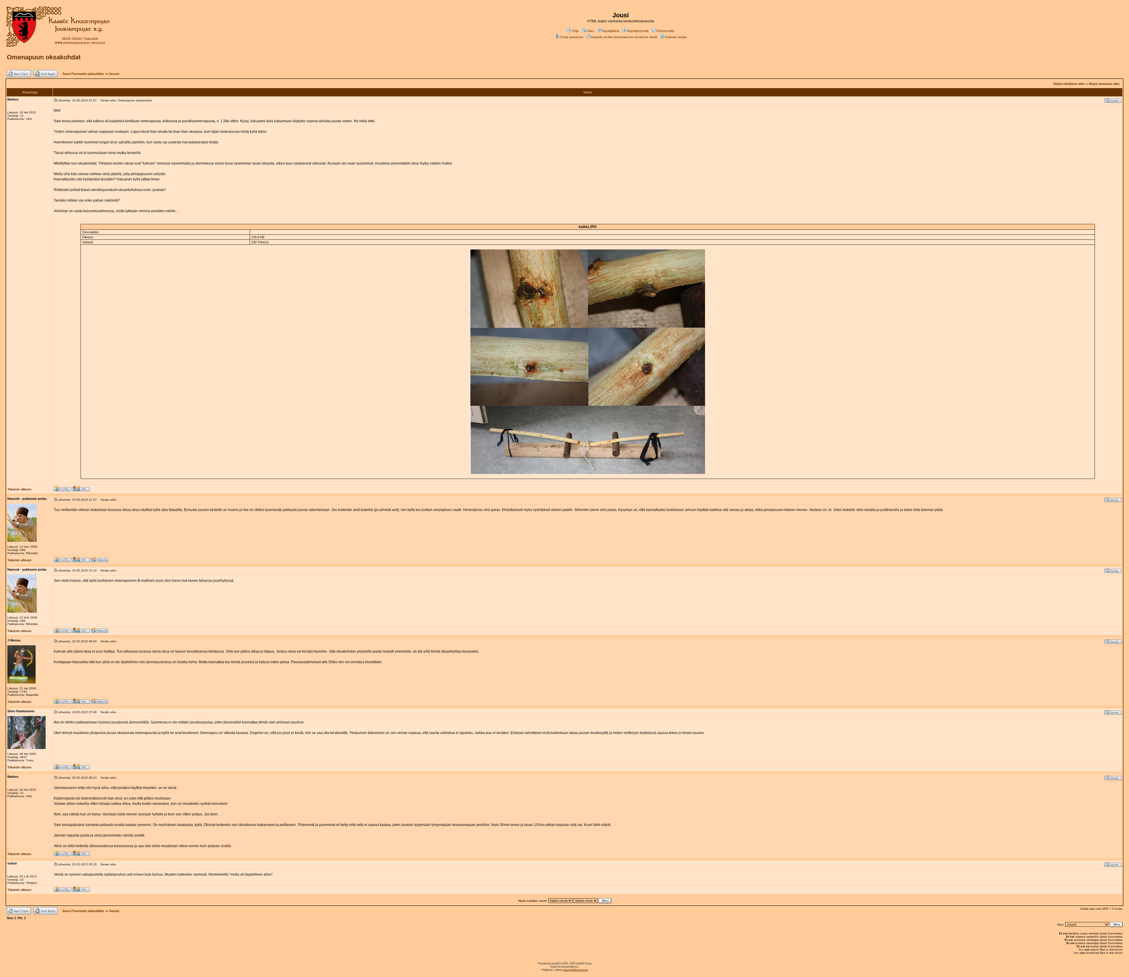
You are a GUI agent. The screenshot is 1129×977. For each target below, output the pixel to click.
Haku (590, 31)
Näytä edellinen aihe (1069, 84)
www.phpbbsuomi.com (575, 969)
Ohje (575, 31)
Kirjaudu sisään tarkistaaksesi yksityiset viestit (624, 37)
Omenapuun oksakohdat (44, 57)
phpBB (556, 963)
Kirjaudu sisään (676, 37)
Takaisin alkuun (19, 489)
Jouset (114, 74)
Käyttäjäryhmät (638, 31)
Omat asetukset (571, 37)
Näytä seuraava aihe (1104, 84)
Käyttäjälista (610, 31)
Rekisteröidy (665, 31)
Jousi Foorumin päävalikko (83, 74)
